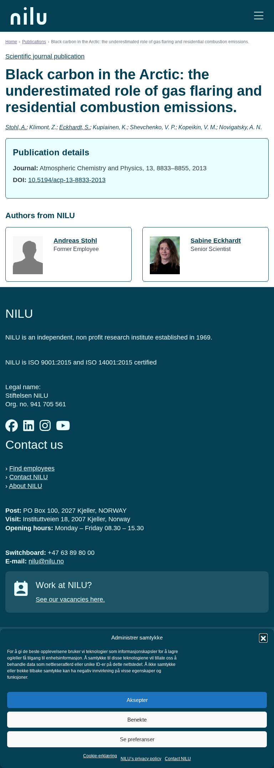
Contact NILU (178, 758)
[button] (263, 637)
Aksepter (137, 700)
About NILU (25, 486)
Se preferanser (137, 739)
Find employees (32, 468)
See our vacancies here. (70, 599)
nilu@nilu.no (46, 561)
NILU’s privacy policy (141, 758)
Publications (34, 41)
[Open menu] (258, 16)
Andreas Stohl (75, 240)
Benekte (137, 720)
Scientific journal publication (45, 56)
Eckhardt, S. (74, 127)
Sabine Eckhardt (216, 240)
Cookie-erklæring (100, 755)
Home (11, 41)
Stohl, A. (15, 127)
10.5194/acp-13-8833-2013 (67, 180)
